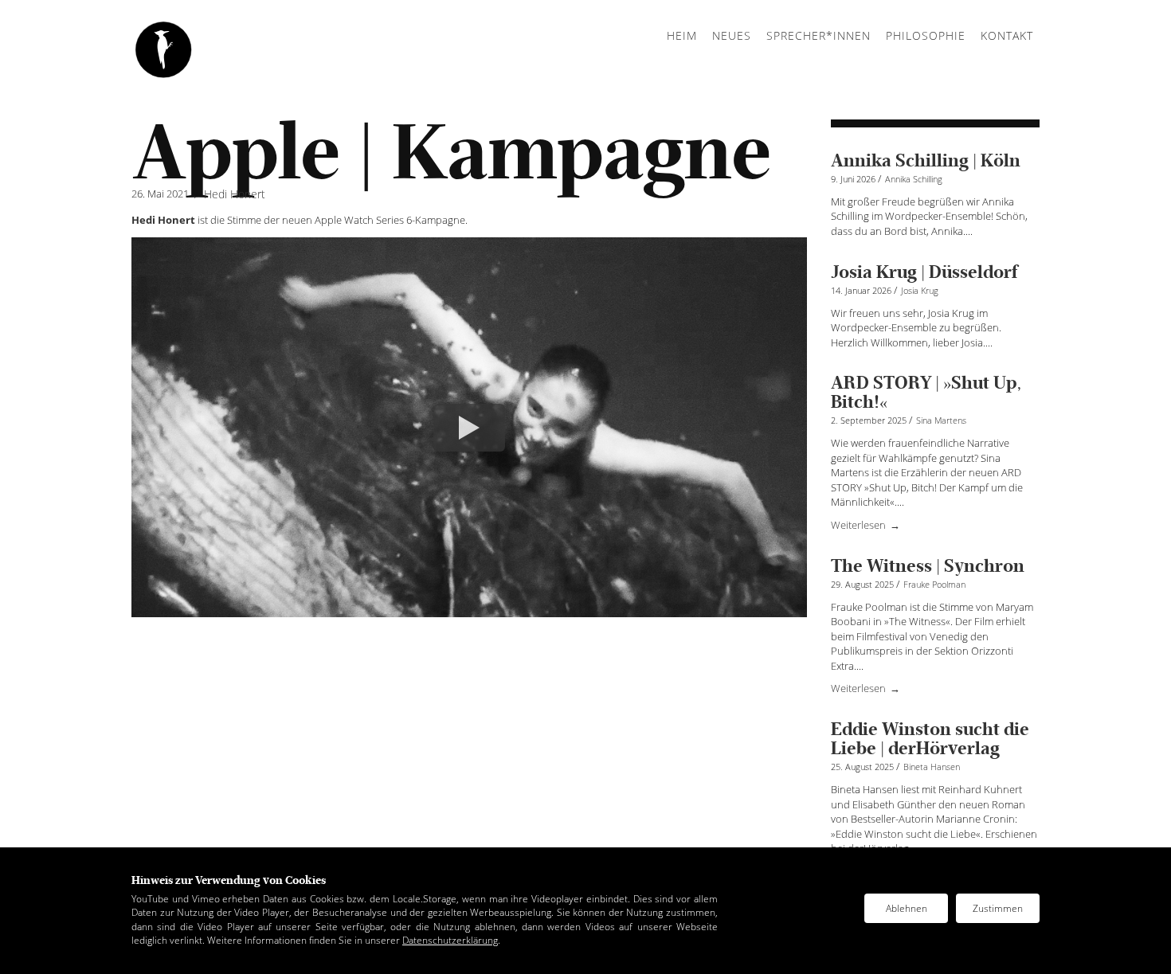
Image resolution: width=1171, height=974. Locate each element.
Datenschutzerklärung (450, 940)
